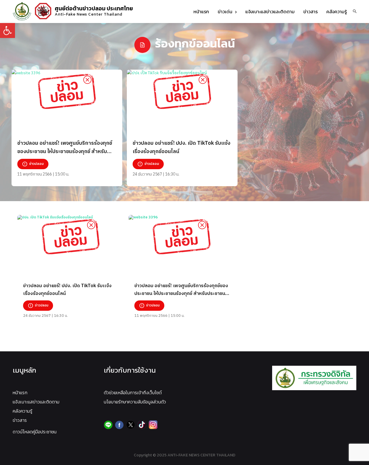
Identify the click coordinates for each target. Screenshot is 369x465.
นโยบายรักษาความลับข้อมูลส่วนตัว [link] (135, 401)
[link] (7, 30)
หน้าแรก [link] (20, 392)
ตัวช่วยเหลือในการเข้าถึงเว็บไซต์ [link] (133, 392)
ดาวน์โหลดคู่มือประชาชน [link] (35, 431)
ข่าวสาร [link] (20, 420)
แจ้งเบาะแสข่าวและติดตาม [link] (36, 401)
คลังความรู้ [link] (22, 410)
